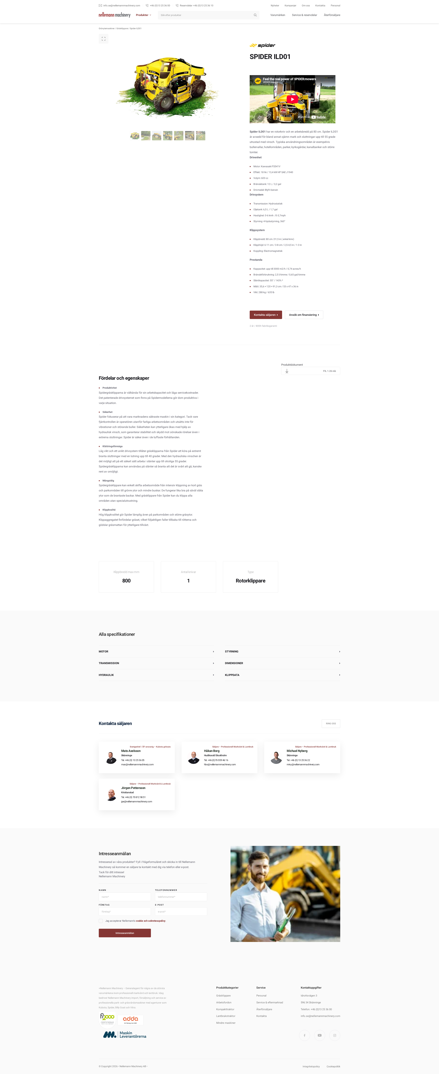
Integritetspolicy (311, 1066)
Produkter (142, 15)
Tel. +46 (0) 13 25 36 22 (298, 760)
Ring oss (331, 723)
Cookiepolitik (333, 1066)
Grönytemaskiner (107, 28)
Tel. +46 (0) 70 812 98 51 (133, 797)
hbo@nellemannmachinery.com (220, 764)
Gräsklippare (122, 28)
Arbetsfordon (223, 1002)
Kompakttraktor (225, 1009)
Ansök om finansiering (303, 314)
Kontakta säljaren (265, 314)
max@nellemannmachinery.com (137, 764)
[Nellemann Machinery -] (114, 15)
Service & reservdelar (304, 15)
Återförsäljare (332, 15)
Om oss (306, 5)
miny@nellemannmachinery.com (303, 764)
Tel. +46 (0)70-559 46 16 (216, 760)
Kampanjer (290, 5)
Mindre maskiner (225, 1022)
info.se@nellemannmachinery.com (320, 1016)
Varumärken (277, 15)
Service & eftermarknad (269, 1002)
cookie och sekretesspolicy (150, 920)
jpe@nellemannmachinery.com (136, 801)
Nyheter (275, 5)
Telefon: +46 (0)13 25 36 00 (316, 1009)
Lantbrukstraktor (225, 1016)
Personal (335, 5)
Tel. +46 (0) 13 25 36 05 (132, 760)
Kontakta (320, 5)
